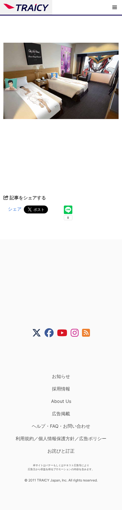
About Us (61, 401)
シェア (15, 209)
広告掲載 (61, 413)
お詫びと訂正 (61, 451)
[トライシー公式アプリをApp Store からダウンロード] (64, 355)
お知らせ (61, 376)
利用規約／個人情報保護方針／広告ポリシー (61, 438)
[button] (114, 7)
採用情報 (61, 389)
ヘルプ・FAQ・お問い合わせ (61, 426)
